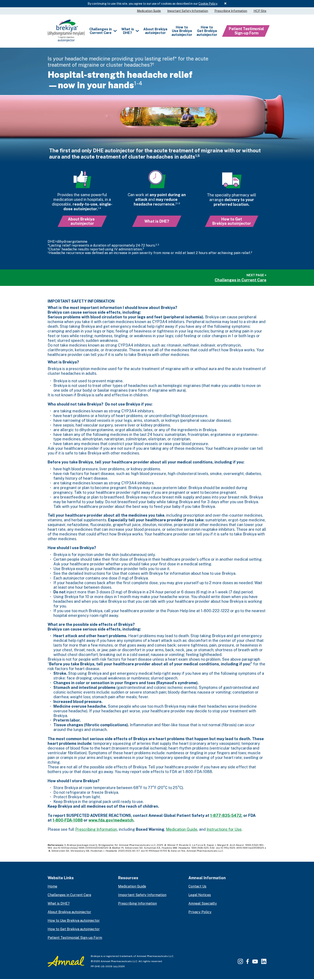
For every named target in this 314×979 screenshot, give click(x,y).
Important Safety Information (187, 10)
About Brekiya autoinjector (155, 31)
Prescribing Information (230, 10)
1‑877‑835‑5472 (225, 815)
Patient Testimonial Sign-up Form (246, 30)
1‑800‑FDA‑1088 (68, 820)
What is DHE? (127, 31)
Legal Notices (199, 895)
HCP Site (260, 10)
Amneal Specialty (202, 903)
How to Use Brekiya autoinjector (182, 31)
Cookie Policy (207, 3)
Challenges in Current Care (100, 31)
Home (52, 886)
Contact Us (197, 886)
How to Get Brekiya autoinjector (207, 31)
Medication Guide (149, 10)
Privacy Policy (199, 912)
